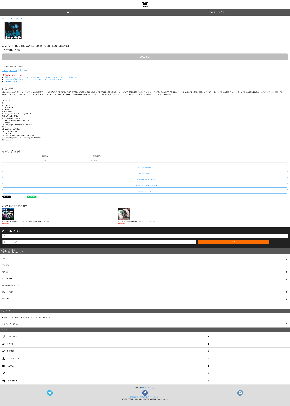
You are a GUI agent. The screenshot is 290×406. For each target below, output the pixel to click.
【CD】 (5, 70)
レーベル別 (13, 70)
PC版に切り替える (149, 388)
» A (11, 19)
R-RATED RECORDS (28, 70)
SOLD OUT (145, 57)
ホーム (4, 19)
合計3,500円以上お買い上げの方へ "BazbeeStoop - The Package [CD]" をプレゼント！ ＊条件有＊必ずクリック (45, 77)
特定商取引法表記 (136, 397)
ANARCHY (18, 19)
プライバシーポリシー (152, 397)
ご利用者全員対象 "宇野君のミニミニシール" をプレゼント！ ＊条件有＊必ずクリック (35, 79)
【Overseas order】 (12, 81)
